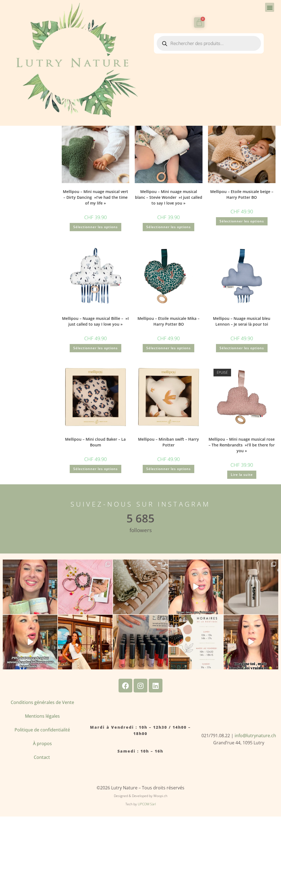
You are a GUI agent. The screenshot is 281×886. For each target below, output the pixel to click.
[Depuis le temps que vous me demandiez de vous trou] (85, 587)
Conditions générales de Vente (42, 702)
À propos (42, 743)
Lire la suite (242, 474)
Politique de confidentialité (42, 730)
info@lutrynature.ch (255, 736)
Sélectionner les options (95, 227)
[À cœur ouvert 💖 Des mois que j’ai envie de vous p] (30, 587)
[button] (269, 7)
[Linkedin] (155, 685)
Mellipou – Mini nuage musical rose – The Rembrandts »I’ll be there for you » (242, 445)
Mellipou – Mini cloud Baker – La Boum (95, 442)
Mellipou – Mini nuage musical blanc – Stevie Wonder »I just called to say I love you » (168, 197)
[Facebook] (125, 685)
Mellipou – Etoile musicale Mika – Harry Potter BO (168, 321)
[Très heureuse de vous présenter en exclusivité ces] (195, 587)
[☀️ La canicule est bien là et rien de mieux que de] (251, 587)
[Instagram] (140, 685)
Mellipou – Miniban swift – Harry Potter (168, 442)
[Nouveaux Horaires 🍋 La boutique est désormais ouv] (195, 642)
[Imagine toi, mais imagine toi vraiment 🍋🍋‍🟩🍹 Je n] (251, 642)
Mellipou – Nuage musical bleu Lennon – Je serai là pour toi (241, 321)
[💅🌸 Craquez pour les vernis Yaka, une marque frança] (140, 642)
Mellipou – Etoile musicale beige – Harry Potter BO (241, 194)
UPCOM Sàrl (147, 804)
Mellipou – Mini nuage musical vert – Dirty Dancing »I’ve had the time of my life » (95, 197)
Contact (42, 757)
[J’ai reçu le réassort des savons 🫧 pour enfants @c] (30, 642)
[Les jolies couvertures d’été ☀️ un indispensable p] (140, 587)
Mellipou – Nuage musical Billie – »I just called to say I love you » (95, 321)
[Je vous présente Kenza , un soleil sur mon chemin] (85, 642)
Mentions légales (42, 716)
